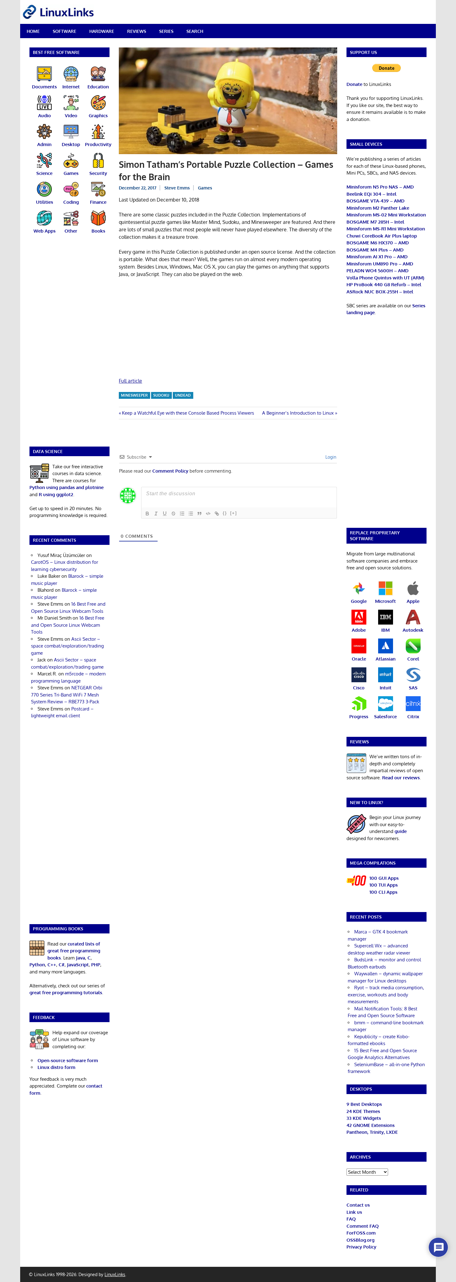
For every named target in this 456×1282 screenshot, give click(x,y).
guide (401, 831)
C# (62, 965)
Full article (130, 381)
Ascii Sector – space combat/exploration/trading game (67, 646)
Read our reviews (401, 778)
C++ (51, 965)
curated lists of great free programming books (73, 951)
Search (194, 31)
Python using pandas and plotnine (66, 487)
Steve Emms (177, 187)
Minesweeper (134, 395)
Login (330, 457)
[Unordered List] (190, 513)
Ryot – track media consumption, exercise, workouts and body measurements (386, 994)
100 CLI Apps (383, 892)
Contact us (358, 1205)
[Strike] (173, 513)
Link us (354, 1212)
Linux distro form (56, 1067)
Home (33, 31)
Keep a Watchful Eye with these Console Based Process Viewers (188, 413)
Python (37, 965)
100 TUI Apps (383, 885)
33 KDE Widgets (363, 1118)
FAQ (351, 1219)
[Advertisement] (228, 328)
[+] (233, 513)
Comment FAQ (362, 1226)
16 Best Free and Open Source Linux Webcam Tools (67, 625)
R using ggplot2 (56, 494)
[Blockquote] (199, 513)
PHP (95, 965)
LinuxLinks (115, 1274)
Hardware (101, 31)
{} (225, 513)
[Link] (216, 513)
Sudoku (161, 395)
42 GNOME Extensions (370, 1125)
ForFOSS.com (361, 1233)
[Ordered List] (182, 513)
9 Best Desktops (364, 1104)
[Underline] (164, 513)
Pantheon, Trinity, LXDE (372, 1132)
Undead (183, 395)
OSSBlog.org (360, 1240)
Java (80, 958)
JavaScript (78, 965)
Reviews (136, 31)
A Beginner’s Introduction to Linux (298, 413)
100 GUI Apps (384, 878)
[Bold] (147, 513)
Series (166, 31)
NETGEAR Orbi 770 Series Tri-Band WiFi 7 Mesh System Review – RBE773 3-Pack (66, 695)
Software (64, 31)
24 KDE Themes (363, 1111)
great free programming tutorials (65, 992)
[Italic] (156, 513)
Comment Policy (170, 471)
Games (205, 187)
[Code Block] (208, 513)
